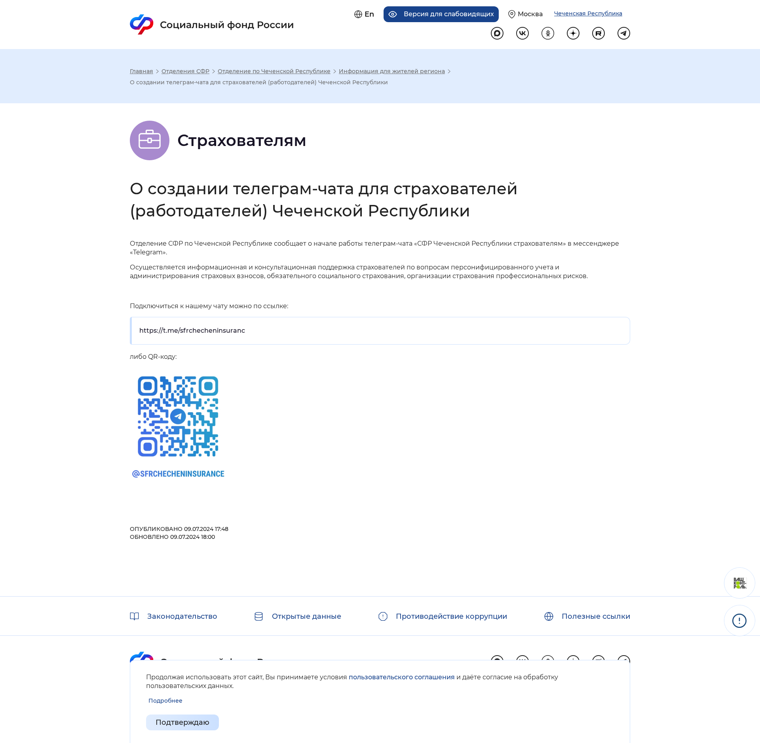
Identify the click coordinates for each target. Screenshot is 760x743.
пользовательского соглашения (402, 677)
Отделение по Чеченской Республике (274, 71)
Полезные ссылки (596, 616)
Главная (141, 71)
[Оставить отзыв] (739, 583)
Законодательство (182, 616)
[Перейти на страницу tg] (624, 33)
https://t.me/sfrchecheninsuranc (192, 330)
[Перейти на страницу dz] (573, 33)
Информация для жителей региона (392, 71)
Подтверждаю (182, 722)
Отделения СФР (185, 71)
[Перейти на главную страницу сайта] (212, 24)
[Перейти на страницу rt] (598, 33)
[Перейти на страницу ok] (548, 33)
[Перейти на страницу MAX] (497, 33)
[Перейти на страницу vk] (522, 33)
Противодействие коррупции (451, 616)
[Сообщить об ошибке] (739, 620)
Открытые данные (306, 616)
